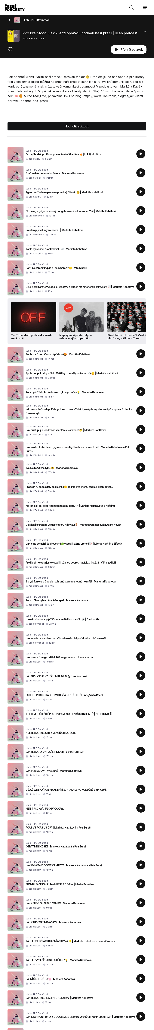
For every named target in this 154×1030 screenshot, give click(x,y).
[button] (131, 7)
